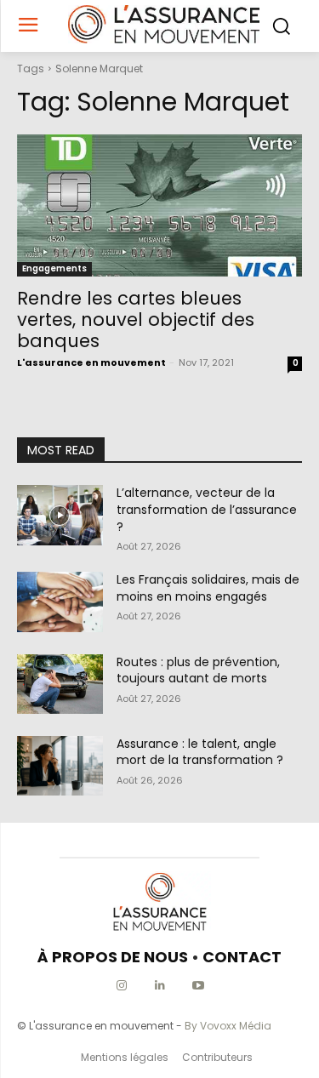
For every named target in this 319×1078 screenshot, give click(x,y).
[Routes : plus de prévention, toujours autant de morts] (60, 684)
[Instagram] (121, 986)
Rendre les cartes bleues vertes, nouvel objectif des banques (135, 319)
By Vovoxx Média (228, 1025)
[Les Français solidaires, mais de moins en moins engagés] (60, 601)
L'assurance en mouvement (91, 362)
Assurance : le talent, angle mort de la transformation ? (200, 752)
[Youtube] (198, 986)
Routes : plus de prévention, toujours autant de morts (198, 670)
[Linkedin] (159, 986)
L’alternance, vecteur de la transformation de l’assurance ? (207, 509)
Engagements (54, 268)
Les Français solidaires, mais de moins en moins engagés (208, 588)
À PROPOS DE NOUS (112, 956)
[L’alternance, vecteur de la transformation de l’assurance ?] (60, 515)
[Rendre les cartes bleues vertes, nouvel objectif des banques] (159, 205)
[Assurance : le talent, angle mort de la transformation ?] (60, 766)
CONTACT (242, 956)
